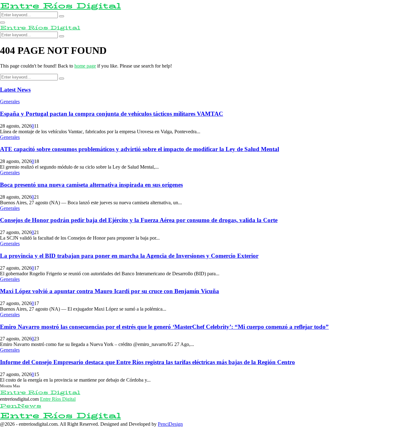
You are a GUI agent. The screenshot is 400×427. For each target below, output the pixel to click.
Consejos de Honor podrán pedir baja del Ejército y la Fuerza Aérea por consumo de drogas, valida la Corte (139, 220)
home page (85, 66)
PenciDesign (170, 424)
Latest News (15, 89)
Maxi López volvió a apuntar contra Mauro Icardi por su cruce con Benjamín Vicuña (109, 291)
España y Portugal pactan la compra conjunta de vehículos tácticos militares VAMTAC (111, 113)
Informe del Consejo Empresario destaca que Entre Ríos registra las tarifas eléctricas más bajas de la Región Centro (147, 362)
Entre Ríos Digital (60, 6)
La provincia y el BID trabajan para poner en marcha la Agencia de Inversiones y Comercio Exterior (129, 255)
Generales (10, 101)
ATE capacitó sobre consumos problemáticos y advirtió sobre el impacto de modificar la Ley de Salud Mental (139, 149)
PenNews (20, 406)
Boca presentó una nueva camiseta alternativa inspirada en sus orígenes (91, 184)
